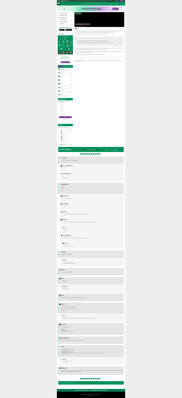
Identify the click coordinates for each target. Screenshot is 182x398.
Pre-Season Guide (91, 3)
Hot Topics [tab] (65, 66)
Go (108, 1)
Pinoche (64, 259)
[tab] (59, 127)
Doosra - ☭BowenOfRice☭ (67, 165)
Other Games (116, 3)
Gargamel (64, 219)
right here (103, 54)
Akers (76, 60)
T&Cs (90, 390)
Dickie (66, 243)
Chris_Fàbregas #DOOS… (67, 235)
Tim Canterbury (65, 195)
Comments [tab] (60, 66)
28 (85, 378)
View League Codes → (65, 62)
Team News (111, 3)
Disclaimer (94, 390)
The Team (81, 390)
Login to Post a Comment (91, 149)
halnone (62, 304)
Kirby (64, 227)
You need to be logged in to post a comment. (66, 382)
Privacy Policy (99, 390)
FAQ (87, 390)
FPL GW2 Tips (84, 3)
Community (122, 3)
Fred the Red (63, 324)
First (81, 378)
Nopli (62, 278)
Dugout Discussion (78, 13)
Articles (106, 3)
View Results (65, 119)
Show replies (115, 149)
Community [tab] (70, 66)
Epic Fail (64, 211)
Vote (65, 117)
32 (93, 378)
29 (87, 378)
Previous (79, 154)
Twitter (83, 61)
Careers (85, 390)
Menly (62, 295)
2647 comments (82, 25)
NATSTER (62, 269)
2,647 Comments (66, 149)
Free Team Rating (98, 3)
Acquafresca (63, 252)
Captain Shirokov (66, 203)
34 (97, 378)
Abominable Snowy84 (65, 184)
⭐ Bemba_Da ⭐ (64, 157)
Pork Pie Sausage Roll (66, 173)
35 (99, 378)
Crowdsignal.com (65, 120)
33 (95, 378)
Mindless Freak (64, 368)
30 (89, 378)
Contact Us (105, 390)
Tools (102, 3)
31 (91, 378)
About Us (77, 390)
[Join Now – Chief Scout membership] (91, 8)
